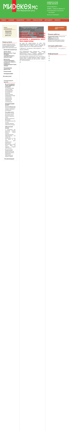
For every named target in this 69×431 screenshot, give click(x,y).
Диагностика (8, 35)
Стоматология (8, 33)
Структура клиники (52, 48)
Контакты (57, 20)
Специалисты (20, 20)
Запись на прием (37, 20)
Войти (66, 16)
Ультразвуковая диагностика (8, 68)
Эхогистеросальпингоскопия (11, 49)
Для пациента (48, 20)
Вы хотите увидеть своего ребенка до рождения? (10, 85)
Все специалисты (62, 48)
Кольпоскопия (7, 71)
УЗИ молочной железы (9, 127)
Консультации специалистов (8, 31)
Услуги (28, 20)
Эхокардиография (8, 73)
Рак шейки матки (9, 112)
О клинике (11, 20)
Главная (3, 20)
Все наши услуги (7, 76)
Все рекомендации (9, 158)
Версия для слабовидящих (53, 14)
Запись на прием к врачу (59, 28)
